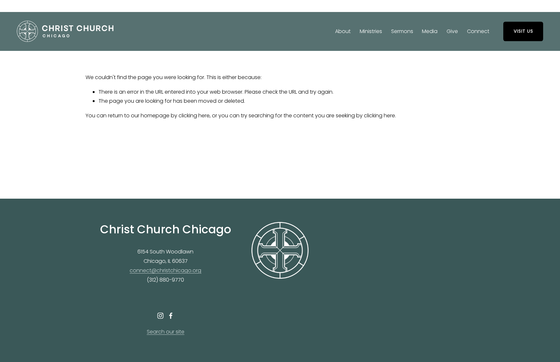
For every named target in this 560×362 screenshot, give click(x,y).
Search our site (165, 331)
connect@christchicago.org (165, 270)
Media (430, 31)
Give (452, 31)
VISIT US (523, 31)
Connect (478, 31)
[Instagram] (160, 315)
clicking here (194, 115)
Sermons (402, 31)
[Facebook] (171, 315)
